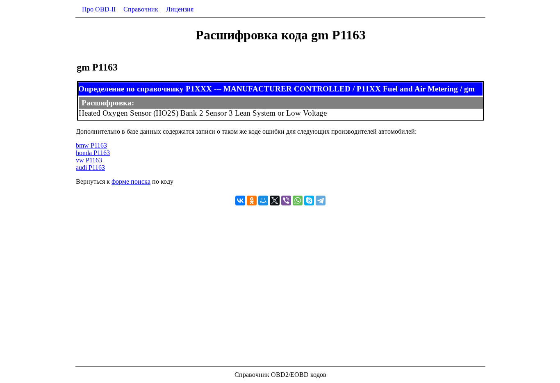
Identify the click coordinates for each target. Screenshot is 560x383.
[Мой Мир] (263, 200)
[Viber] (286, 200)
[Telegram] (321, 200)
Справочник (140, 9)
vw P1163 (89, 160)
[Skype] (309, 200)
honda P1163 (93, 152)
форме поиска (131, 181)
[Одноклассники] (252, 200)
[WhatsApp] (298, 200)
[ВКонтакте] (240, 200)
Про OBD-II (99, 9)
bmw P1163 (91, 145)
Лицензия (179, 9)
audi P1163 (90, 167)
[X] (275, 200)
